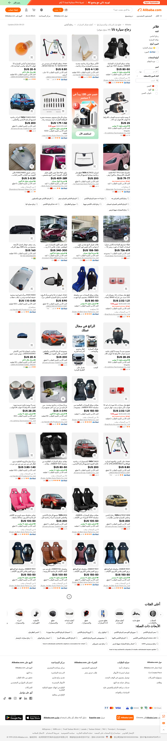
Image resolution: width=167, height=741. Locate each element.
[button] (66, 9)
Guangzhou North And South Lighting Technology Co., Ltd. (116, 133)
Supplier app (94, 718)
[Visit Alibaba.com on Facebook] (30, 698)
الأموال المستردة (58, 683)
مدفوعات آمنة (124, 668)
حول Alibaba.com (154, 662)
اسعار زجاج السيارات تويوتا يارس (123, 644)
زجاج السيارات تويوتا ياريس (118, 210)
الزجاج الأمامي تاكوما (119, 638)
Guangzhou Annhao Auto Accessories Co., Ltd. (85, 258)
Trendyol (111, 729)
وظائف (159, 683)
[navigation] (147, 311)
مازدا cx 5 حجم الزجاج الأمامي (94, 198)
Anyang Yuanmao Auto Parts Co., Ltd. (85, 184)
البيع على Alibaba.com (23, 668)
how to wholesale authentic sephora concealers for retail (64, 644)
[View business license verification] (107, 737)
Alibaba (128, 25)
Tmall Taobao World (71, 729)
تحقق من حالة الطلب (24, 678)
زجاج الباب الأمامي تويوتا (91, 204)
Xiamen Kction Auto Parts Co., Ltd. (53, 135)
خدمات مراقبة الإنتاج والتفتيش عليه (116, 687)
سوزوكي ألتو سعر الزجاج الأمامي (125, 632)
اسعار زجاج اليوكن (44, 638)
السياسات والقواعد (122, 692)
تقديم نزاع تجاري (58, 678)
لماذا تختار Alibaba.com (153, 668)
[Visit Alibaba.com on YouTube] (9, 698)
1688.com (57, 729)
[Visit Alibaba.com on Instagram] (15, 698)
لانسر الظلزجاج (34, 632)
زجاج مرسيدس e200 (149, 644)
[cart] (33, 10)
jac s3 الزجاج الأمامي (50, 204)
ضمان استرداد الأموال (121, 673)
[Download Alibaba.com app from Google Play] (14, 717)
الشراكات (28, 687)
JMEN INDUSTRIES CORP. (56, 77)
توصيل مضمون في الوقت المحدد (117, 678)
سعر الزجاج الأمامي (149, 632)
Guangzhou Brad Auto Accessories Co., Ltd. (116, 314)
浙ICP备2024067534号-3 (150, 737)
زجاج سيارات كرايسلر (23, 638)
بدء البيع (29, 673)
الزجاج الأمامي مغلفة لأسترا (66, 638)
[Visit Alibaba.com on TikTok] (4, 698)
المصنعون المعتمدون (89, 668)
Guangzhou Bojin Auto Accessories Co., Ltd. (53, 186)
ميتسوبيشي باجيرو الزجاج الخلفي (93, 638)
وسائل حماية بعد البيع (121, 683)
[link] (163, 716)
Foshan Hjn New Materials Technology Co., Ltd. (116, 189)
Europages (121, 729)
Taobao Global (94, 729)
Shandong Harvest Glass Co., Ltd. (22, 189)
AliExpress (46, 729)
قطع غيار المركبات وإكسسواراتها (109, 25)
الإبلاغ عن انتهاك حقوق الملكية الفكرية (53, 688)
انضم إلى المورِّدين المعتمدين (21, 683)
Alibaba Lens (151, 718)
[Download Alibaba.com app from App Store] (33, 717)
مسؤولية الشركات (155, 678)
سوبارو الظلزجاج (70, 204)
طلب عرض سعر (91, 673)
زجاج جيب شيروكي (98, 644)
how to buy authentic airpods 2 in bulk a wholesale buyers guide (132, 649)
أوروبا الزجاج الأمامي (84, 632)
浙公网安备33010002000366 (126, 737)
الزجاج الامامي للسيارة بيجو (68, 198)
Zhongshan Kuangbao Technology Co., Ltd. (116, 256)
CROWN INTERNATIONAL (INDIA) (22, 77)
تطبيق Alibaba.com (51, 718)
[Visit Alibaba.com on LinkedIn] (25, 698)
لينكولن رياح (102, 632)
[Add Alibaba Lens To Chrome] (125, 717)
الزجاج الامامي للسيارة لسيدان (117, 204)
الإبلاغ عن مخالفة (58, 695)
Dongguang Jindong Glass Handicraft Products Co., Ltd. (85, 75)
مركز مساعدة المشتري (56, 668)
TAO (104, 729)
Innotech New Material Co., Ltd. (54, 258)
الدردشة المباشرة (58, 673)
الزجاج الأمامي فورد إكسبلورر (41, 198)
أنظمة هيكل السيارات (85, 25)
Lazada (83, 729)
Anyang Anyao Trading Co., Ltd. (23, 128)
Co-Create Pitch (155, 673)
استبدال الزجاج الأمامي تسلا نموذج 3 (58, 632)
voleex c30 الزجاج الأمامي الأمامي (144, 638)
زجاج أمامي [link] (68, 25)
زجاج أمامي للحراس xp (119, 198)
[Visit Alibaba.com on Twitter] (20, 698)
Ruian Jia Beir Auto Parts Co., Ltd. (116, 80)
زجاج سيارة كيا (30, 204)
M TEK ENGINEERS (28, 256)
